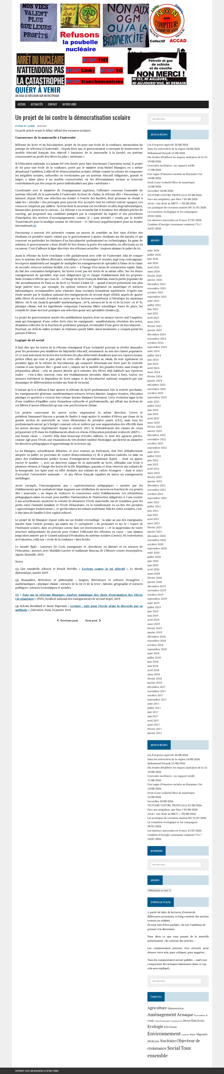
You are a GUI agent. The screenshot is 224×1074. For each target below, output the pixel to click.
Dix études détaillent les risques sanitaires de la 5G (177, 157)
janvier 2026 (154, 280)
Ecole (200, 1021)
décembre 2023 (156, 384)
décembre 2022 (156, 435)
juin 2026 (152, 259)
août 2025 (153, 301)
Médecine (153, 1041)
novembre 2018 (156, 640)
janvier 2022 (154, 481)
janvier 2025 (154, 330)
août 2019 (153, 603)
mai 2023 (152, 414)
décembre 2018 (156, 636)
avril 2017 (153, 720)
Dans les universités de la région (166, 149)
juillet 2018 (154, 657)
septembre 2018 (157, 649)
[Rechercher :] (176, 119)
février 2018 (154, 678)
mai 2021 (152, 515)
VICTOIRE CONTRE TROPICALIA (167, 195)
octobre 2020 (155, 544)
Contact (52, 104)
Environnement (164, 1033)
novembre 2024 (156, 338)
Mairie (193, 1034)
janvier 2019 (154, 632)
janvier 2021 (154, 531)
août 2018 (153, 653)
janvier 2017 (154, 733)
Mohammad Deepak (159, 153)
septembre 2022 (157, 447)
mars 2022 (153, 473)
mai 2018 (152, 666)
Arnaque (185, 1014)
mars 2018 (153, 674)
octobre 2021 (155, 494)
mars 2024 (153, 372)
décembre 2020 (156, 536)
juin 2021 (152, 510)
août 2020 (153, 552)
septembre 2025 (157, 296)
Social (173, 1048)
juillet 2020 (154, 557)
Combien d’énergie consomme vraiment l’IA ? (174, 224)
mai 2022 (152, 464)
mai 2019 (152, 615)
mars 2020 (153, 573)
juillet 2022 (154, 456)
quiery (31, 126)
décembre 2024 (156, 334)
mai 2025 (152, 313)
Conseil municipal (162, 1021)
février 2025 (154, 326)
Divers (187, 1021)
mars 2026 (153, 271)
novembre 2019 (156, 590)
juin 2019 (152, 611)
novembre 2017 (156, 691)
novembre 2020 (156, 540)
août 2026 (153, 250)
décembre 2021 (156, 485)
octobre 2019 (155, 594)
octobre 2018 (155, 645)
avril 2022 (153, 468)
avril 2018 (153, 670)
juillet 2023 (154, 405)
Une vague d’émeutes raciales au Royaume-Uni (174, 174)
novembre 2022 (156, 439)
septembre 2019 (157, 598)
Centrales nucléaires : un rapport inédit (171, 165)
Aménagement (161, 1014)
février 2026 (154, 275)
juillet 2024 (154, 355)
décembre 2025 (156, 284)
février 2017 (154, 729)
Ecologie (155, 1026)
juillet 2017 (154, 708)
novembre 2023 (156, 389)
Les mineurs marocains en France (167, 220)
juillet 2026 (154, 254)
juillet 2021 (154, 506)
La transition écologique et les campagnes (172, 211)
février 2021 (154, 527)
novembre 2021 (156, 489)
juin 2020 (152, 561)
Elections (170, 1027)
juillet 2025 (154, 305)
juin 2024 (152, 359)
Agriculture (157, 1007)
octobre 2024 (155, 342)
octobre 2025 (155, 292)
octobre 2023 (155, 393)
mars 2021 (153, 523)
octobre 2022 (155, 443)
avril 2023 (153, 418)
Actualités (37, 104)
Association (199, 1015)
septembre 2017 (157, 699)
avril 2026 (153, 267)
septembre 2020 (157, 548)
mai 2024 (152, 363)
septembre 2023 (157, 397)
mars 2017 (153, 724)
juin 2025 (152, 309)
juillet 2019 (154, 607)
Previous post (69, 620)
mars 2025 (153, 322)
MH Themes (54, 1070)
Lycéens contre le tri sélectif (103, 569)
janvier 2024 (154, 380)
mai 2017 (152, 716)
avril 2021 (153, 519)
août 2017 (153, 703)
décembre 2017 (156, 687)
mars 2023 (153, 422)
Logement (185, 1034)
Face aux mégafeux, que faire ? (165, 199)
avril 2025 (153, 317)
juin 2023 (152, 410)
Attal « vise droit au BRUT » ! (164, 203)
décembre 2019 (156, 586)
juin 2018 (152, 661)
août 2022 (153, 452)
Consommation (176, 1021)
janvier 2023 (154, 431)
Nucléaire (168, 1040)
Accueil (22, 104)
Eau (194, 1020)
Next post (91, 620)
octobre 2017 (155, 695)
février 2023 (154, 426)
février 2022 (154, 477)
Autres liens (69, 104)
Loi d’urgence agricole (160, 144)
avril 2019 (153, 619)
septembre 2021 (157, 498)
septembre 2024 (157, 347)
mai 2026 (152, 263)
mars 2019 (153, 624)
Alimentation (175, 1008)
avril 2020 (153, 569)
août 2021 (153, 502)
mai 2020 (152, 565)
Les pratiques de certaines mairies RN (169, 207)
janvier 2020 (154, 582)
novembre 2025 (156, 288)
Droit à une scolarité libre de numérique (171, 182)
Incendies (153, 191)
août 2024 (153, 351)
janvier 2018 (154, 682)
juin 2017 (152, 712)
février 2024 (154, 376)
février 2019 (154, 628)
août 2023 (153, 401)
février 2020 (154, 577)
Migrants (201, 1034)
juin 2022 (152, 460)
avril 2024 (153, 368)
